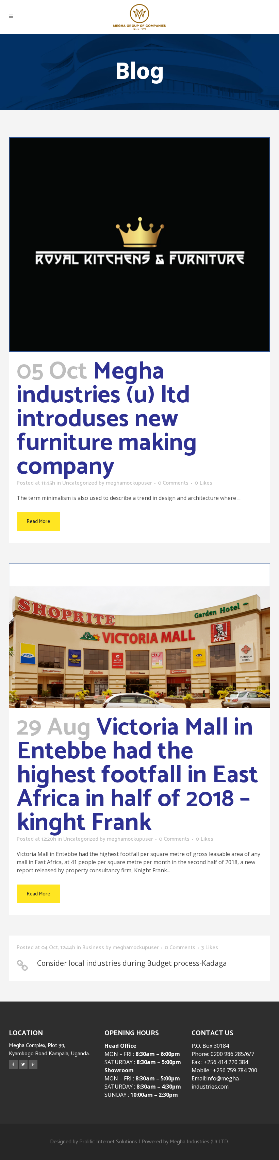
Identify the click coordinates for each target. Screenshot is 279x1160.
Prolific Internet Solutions (108, 1141)
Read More (38, 521)
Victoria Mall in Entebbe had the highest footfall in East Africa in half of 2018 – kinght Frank (137, 775)
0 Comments (173, 483)
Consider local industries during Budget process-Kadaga (132, 963)
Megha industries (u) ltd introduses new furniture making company (107, 419)
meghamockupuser (129, 483)
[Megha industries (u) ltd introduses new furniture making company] (139, 244)
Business (93, 947)
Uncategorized (79, 483)
